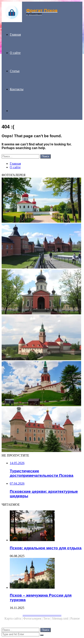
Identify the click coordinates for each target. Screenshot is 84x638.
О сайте (15, 52)
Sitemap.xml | (61, 618)
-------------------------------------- (42, 614)
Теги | (47, 618)
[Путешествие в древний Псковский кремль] (42, 246)
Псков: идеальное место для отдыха (46, 548)
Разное (75, 618)
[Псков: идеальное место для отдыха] (46, 526)
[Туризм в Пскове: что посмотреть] (42, 292)
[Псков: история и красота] (42, 430)
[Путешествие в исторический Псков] (42, 200)
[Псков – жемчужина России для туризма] (46, 573)
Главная (15, 34)
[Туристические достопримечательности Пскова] (42, 384)
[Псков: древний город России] (42, 338)
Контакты (16, 89)
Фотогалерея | (33, 618)
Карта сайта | (13, 618)
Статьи (15, 71)
